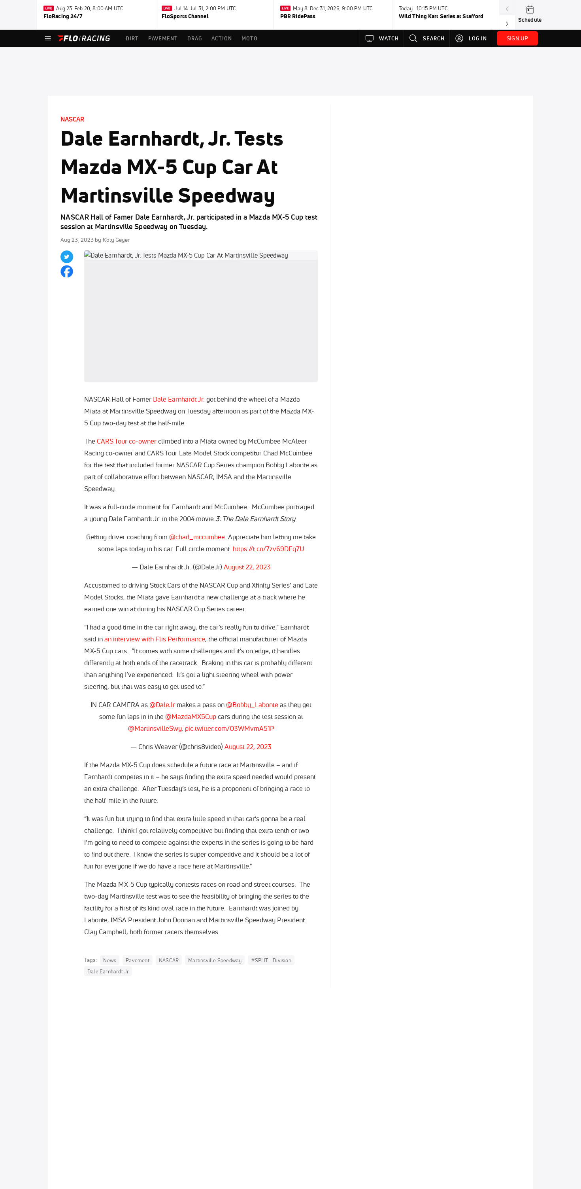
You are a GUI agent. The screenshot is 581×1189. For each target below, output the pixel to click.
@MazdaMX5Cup (190, 716)
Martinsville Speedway (214, 960)
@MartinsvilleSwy (155, 728)
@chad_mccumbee (197, 537)
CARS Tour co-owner (126, 441)
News (109, 960)
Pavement (137, 960)
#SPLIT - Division (271, 960)
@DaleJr (162, 704)
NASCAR (72, 119)
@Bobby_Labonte (252, 704)
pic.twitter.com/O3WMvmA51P (229, 728)
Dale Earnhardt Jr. (179, 399)
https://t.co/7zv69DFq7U (268, 548)
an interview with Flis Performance (154, 639)
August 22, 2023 (247, 567)
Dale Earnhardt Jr (108, 971)
